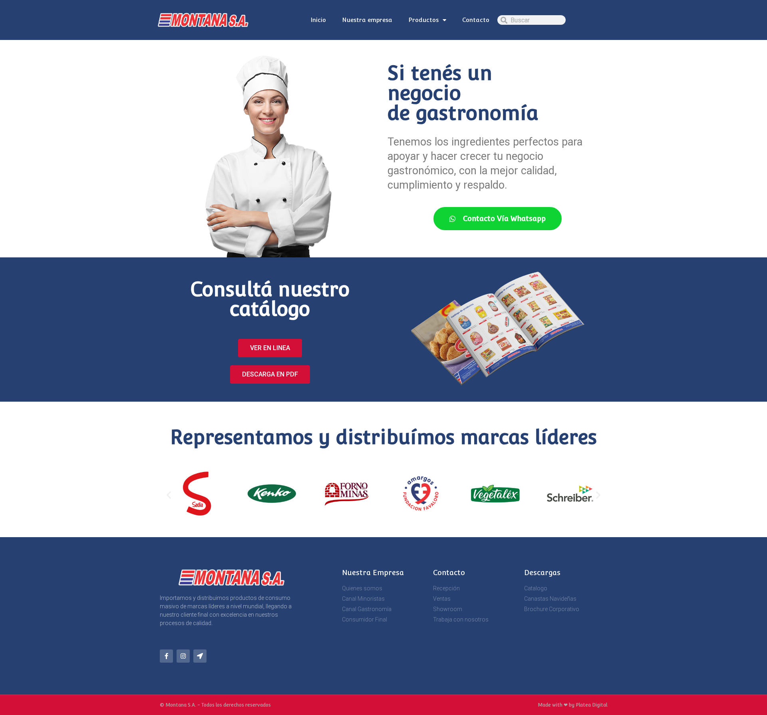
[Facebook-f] (166, 656)
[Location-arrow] (200, 656)
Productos (423, 19)
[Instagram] (183, 656)
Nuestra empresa (367, 19)
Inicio (318, 19)
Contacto (475, 19)
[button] (169, 495)
